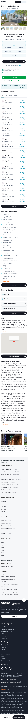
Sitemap (3, 658)
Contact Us (7, 717)
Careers (3, 649)
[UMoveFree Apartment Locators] (5, 604)
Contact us (14, 616)
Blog (2, 633)
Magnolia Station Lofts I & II (8, 446)
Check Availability (22, 101)
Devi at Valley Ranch (10, 6)
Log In (23, 2)
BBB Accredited (5, 661)
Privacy (3, 656)
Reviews (3, 651)
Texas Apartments (6, 645)
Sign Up (18, 2)
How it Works (4, 627)
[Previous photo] (3, 18)
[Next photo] (25, 18)
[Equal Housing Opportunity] (16, 603)
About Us (3, 647)
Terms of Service (5, 654)
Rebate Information (6, 631)
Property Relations (6, 636)
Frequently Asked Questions (8, 629)
